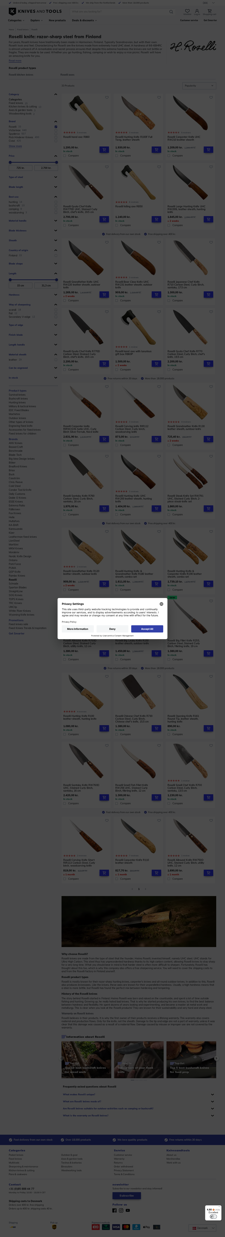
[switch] (213, 1216)
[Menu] (219, 1207)
